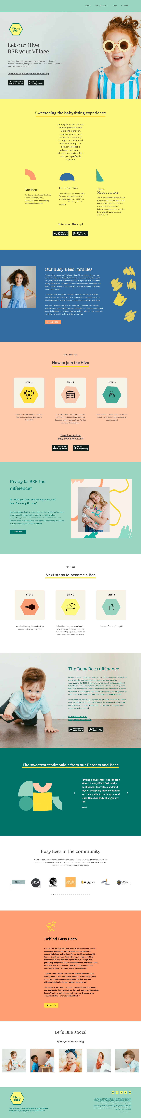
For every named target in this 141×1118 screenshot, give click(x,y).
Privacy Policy (38, 1110)
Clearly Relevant (127, 1111)
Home (88, 6)
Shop (115, 6)
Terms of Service (13, 1111)
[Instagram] (117, 1092)
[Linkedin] (121, 1092)
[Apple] (125, 1092)
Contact (124, 6)
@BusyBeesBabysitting (70, 1041)
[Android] (130, 1092)
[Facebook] (113, 1092)
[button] (74, 793)
